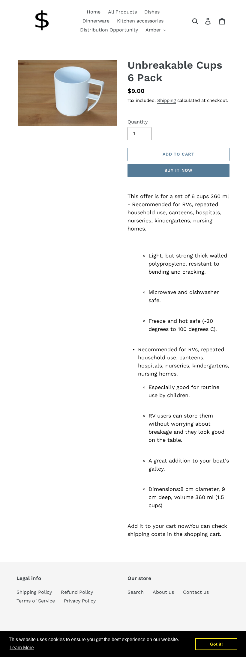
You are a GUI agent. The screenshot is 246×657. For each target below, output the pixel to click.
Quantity (138, 122)
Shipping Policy (34, 592)
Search (136, 592)
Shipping (166, 100)
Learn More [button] (22, 647)
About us (163, 592)
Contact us (196, 592)
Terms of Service (35, 601)
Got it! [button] (216, 644)
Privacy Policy (80, 601)
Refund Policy (77, 592)
